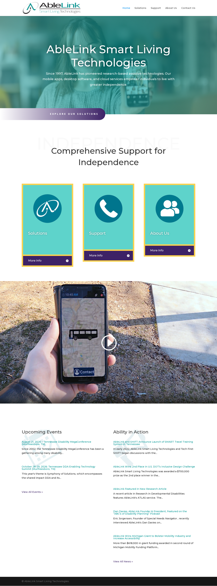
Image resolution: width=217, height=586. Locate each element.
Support (156, 8)
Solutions (140, 8)
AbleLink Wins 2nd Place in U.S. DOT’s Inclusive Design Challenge (154, 466)
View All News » (123, 561)
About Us (171, 8)
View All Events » (32, 491)
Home (126, 8)
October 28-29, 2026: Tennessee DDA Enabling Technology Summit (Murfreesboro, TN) (58, 468)
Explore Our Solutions (74, 113)
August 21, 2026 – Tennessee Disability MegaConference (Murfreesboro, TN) (56, 443)
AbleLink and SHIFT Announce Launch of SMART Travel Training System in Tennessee (153, 443)
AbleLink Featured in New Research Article (139, 488)
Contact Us (188, 8)
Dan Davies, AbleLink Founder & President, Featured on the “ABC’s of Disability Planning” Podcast (150, 512)
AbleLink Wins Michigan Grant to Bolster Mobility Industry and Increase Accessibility (152, 537)
